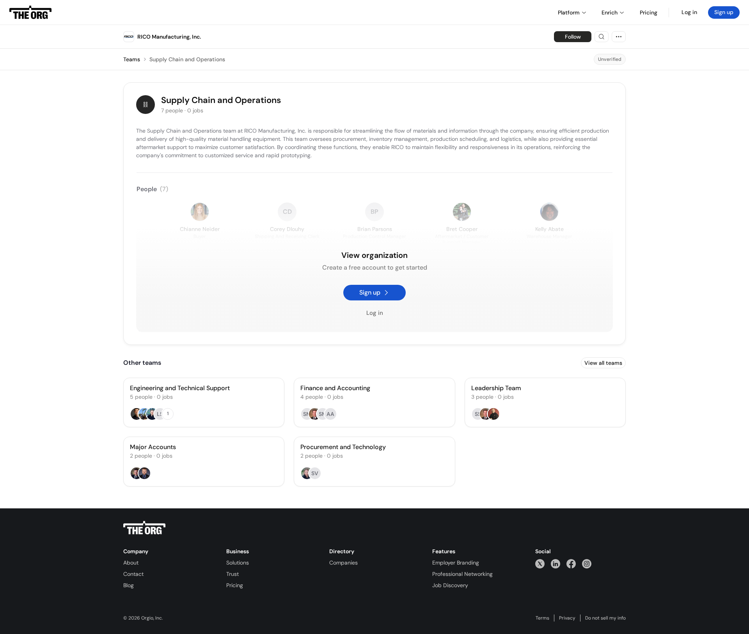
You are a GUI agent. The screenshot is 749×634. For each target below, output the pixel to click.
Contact (133, 573)
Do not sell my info (605, 618)
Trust (232, 573)
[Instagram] (586, 563)
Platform (569, 12)
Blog (128, 585)
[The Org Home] (30, 12)
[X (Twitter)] (540, 563)
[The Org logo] (144, 528)
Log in (689, 12)
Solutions (237, 562)
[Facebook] (571, 563)
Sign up (723, 12)
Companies (343, 562)
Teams (131, 59)
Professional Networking (462, 573)
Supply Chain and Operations (187, 59)
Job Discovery (450, 585)
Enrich (610, 12)
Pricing (234, 585)
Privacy (567, 618)
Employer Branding (455, 562)
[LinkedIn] (555, 563)
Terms (542, 618)
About (130, 562)
